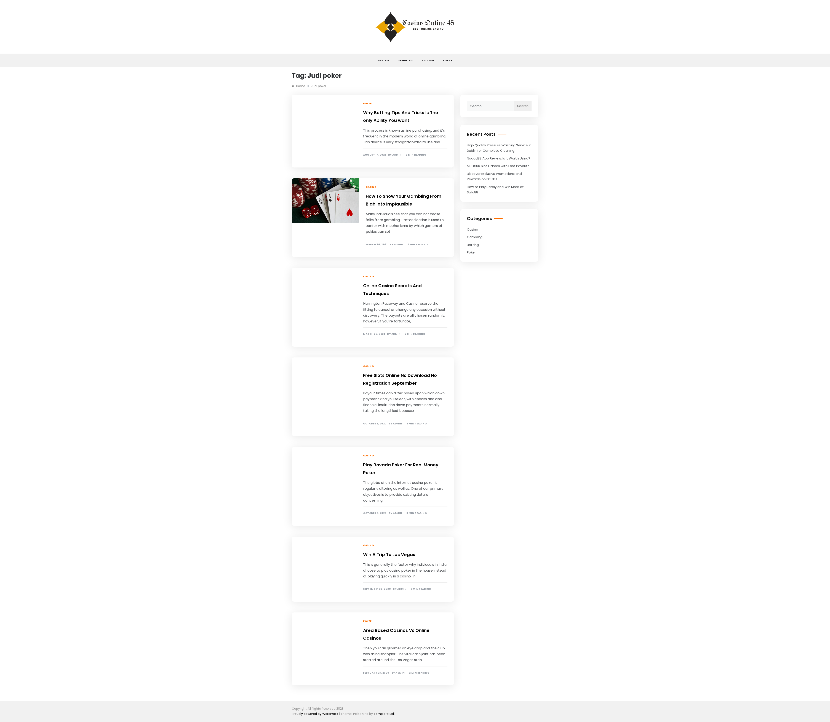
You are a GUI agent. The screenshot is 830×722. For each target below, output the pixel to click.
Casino (383, 60)
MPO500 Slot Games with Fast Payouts (498, 166)
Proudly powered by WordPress (315, 714)
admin (397, 154)
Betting (427, 60)
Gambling (405, 60)
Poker (447, 60)
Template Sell (384, 714)
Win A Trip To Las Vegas (389, 554)
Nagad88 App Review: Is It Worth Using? (498, 158)
